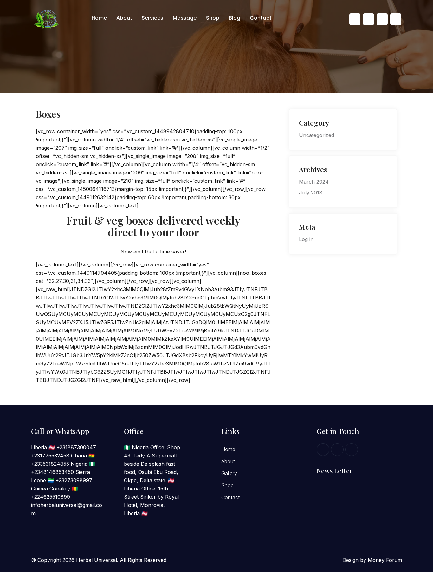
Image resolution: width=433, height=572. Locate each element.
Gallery (229, 473)
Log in (306, 239)
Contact (261, 18)
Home (99, 18)
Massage (185, 18)
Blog (234, 18)
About (124, 18)
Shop (212, 18)
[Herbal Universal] (47, 19)
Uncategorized (316, 135)
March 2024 (314, 182)
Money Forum (385, 560)
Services (152, 18)
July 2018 (310, 192)
